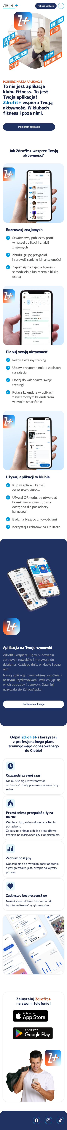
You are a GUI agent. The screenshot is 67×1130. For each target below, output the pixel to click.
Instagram (48, 1120)
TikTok (60, 1120)
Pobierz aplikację (46, 6)
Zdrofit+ (10, 6)
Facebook (36, 1120)
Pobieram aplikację (29, 126)
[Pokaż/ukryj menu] (61, 6)
